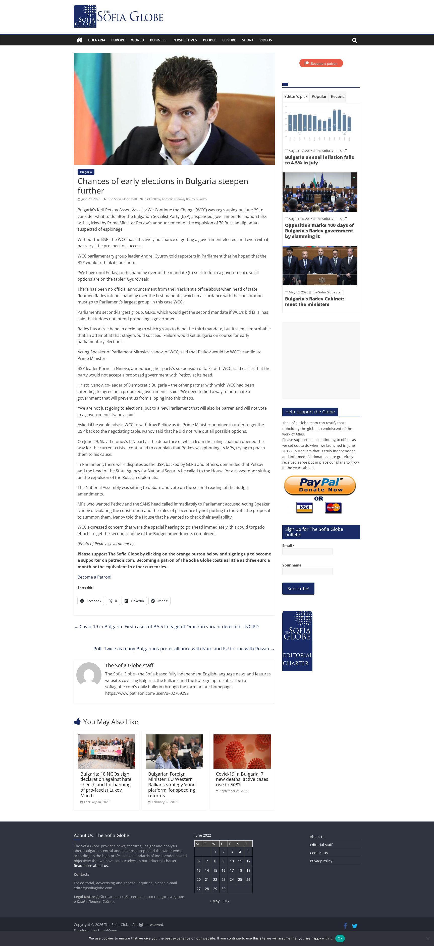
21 (207, 879)
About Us (317, 836)
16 (224, 870)
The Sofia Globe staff (123, 199)
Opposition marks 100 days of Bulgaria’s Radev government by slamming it (319, 230)
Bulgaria (96, 40)
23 (224, 879)
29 (215, 888)
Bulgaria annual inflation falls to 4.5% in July (319, 160)
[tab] (296, 97)
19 (248, 870)
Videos (265, 40)
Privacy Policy (321, 860)
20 (199, 879)
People (209, 40)
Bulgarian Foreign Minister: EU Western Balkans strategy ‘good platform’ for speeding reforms (172, 784)
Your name (291, 565)
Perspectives (185, 40)
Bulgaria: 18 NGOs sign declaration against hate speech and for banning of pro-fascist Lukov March (105, 784)
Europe (118, 40)
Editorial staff (321, 844)
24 (232, 879)
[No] (427, 938)
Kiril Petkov (152, 199)
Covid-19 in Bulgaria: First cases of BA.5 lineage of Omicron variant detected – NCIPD (166, 626)
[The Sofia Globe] (79, 40)
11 (240, 861)
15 (215, 870)
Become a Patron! (94, 577)
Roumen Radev (196, 199)
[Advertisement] (321, 360)
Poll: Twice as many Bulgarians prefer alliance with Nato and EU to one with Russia (184, 649)
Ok (340, 938)
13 (199, 870)
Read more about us (91, 865)
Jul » (226, 901)
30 (224, 888)
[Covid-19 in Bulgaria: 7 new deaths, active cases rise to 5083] (242, 737)
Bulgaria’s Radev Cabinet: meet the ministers (314, 301)
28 (207, 888)
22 (215, 879)
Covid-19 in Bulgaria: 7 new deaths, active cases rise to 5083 (242, 779)
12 (248, 861)
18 (240, 870)
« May (215, 901)
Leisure (229, 40)
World (137, 40)
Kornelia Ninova (173, 199)
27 (199, 888)
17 (232, 870)
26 (248, 879)
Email (288, 545)
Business (158, 40)
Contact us (319, 852)
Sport (247, 40)
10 (232, 861)
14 (207, 870)
